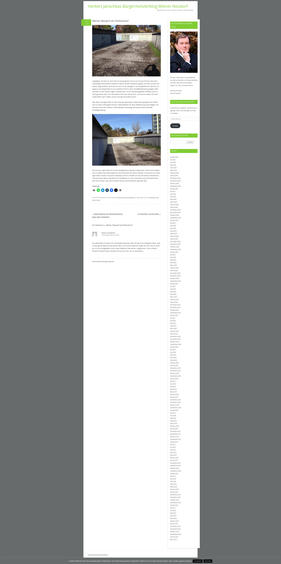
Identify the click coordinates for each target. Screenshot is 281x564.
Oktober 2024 (174, 215)
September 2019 (175, 376)
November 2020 (175, 339)
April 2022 (173, 294)
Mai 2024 (173, 228)
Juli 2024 (172, 223)
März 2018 (173, 423)
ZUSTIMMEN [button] (197, 561)
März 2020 (173, 360)
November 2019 (175, 370)
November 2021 (175, 307)
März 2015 (173, 518)
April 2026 (173, 167)
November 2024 (175, 212)
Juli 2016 (172, 476)
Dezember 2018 (175, 400)
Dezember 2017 (175, 431)
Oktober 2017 (174, 436)
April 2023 (173, 262)
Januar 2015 (174, 523)
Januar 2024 (174, 239)
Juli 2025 (172, 191)
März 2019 (173, 392)
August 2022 (174, 283)
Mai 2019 (173, 386)
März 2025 (173, 202)
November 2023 (175, 244)
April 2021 (173, 326)
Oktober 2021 (174, 310)
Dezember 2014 (175, 526)
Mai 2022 (173, 291)
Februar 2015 (174, 521)
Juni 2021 (173, 320)
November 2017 (175, 434)
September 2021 (175, 312)
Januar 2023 (174, 270)
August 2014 (174, 537)
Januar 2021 (174, 334)
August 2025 (174, 189)
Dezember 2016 (175, 463)
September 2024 (175, 218)
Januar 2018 (174, 429)
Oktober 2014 (174, 531)
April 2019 (173, 389)
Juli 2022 (172, 286)
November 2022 (175, 276)
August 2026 (174, 157)
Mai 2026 (173, 165)
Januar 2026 (174, 175)
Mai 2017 (173, 450)
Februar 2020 (174, 363)
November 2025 (175, 181)
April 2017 (173, 452)
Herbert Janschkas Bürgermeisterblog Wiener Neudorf (138, 6)
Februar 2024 (174, 236)
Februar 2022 (174, 299)
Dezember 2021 (175, 305)
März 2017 (173, 455)
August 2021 (174, 315)
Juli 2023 (172, 254)
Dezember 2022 (175, 273)
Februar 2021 (174, 331)
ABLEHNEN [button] (208, 561)
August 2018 (174, 410)
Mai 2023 (173, 260)
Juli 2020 (172, 349)
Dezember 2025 (175, 178)
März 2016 (173, 487)
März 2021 (173, 328)
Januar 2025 (174, 207)
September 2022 (175, 281)
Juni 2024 (173, 225)
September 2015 (175, 502)
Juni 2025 (173, 194)
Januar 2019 (174, 397)
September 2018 (175, 407)
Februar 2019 (174, 394)
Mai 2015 (173, 513)
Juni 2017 (173, 447)
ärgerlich (152, 197)
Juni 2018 (173, 415)
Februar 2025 (174, 204)
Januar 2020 (174, 365)
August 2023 (174, 252)
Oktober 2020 (174, 341)
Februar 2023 (174, 268)
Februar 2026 (174, 173)
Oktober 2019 (174, 373)
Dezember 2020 (175, 336)
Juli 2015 (172, 508)
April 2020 (173, 357)
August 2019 (174, 378)
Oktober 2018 (174, 405)
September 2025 (175, 186)
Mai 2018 (173, 418)
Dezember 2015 (175, 494)
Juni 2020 (173, 352)
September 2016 (175, 471)
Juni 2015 (173, 510)
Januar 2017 (174, 460)
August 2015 (174, 505)
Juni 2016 (173, 479)
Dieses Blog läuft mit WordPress (98, 555)
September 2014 (175, 534)
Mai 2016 (173, 481)
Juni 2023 (173, 257)
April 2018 (173, 421)
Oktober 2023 (174, 247)
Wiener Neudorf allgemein (126, 197)
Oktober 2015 (174, 500)
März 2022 (173, 297)
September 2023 (175, 249)
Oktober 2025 (174, 183)
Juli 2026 (172, 160)
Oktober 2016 (174, 468)
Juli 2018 (172, 413)
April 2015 (173, 516)
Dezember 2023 (175, 241)
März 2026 (173, 170)
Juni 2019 (173, 384)
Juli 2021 (172, 318)
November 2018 (175, 402)
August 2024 (174, 220)
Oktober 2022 (174, 278)
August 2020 (174, 347)
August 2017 (174, 442)
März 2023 (173, 265)
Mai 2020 (173, 355)
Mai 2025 (173, 196)
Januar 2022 (174, 302)
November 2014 (175, 529)
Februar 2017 (174, 458)
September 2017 (175, 439)
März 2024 (173, 233)
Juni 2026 (173, 162)
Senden (175, 126)
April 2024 (173, 231)
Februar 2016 (174, 489)
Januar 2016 (174, 492)
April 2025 (173, 199)
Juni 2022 (173, 289)
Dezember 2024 (175, 210)
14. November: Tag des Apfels (149, 214)
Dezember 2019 (175, 368)
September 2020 (175, 344)
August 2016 (174, 473)
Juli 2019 (172, 381)
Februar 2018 (174, 426)
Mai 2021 (173, 323)
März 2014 (173, 539)
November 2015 (175, 497)
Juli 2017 (172, 444)
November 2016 (175, 465)
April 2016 (173, 484)
